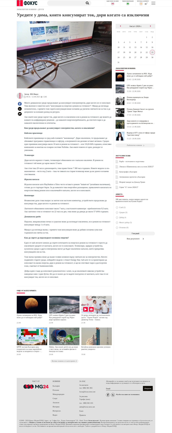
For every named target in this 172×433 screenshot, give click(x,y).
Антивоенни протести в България (132, 177)
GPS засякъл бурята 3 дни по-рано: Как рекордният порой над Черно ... (140, 87)
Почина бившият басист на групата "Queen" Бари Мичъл (140, 110)
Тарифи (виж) (84, 399)
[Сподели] (20, 114)
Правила (82, 415)
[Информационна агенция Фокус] (108, 395)
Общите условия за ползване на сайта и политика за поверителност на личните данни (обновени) (64, 422)
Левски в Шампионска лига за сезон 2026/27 (136, 167)
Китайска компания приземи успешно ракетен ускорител (95, 348)
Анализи (56, 403)
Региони (56, 390)
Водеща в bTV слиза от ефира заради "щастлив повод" (141, 134)
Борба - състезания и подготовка (131, 161)
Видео (55, 415)
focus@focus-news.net (87, 392)
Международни (58, 394)
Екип (81, 411)
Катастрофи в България (128, 172)
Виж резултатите (133, 239)
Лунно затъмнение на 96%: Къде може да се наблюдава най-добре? (29, 316)
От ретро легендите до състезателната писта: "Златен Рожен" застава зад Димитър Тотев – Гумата (95, 317)
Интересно (57, 411)
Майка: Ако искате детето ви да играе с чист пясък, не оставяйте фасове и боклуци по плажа (63, 349)
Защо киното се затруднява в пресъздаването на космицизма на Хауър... (140, 122)
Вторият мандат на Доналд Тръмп (132, 182)
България (56, 386)
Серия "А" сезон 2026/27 (128, 187)
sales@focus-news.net (87, 407)
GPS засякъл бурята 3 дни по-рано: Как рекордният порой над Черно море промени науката (62, 317)
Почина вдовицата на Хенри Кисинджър (138, 98)
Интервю (56, 407)
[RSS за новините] (113, 395)
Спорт (55, 398)
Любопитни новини (125, 68)
